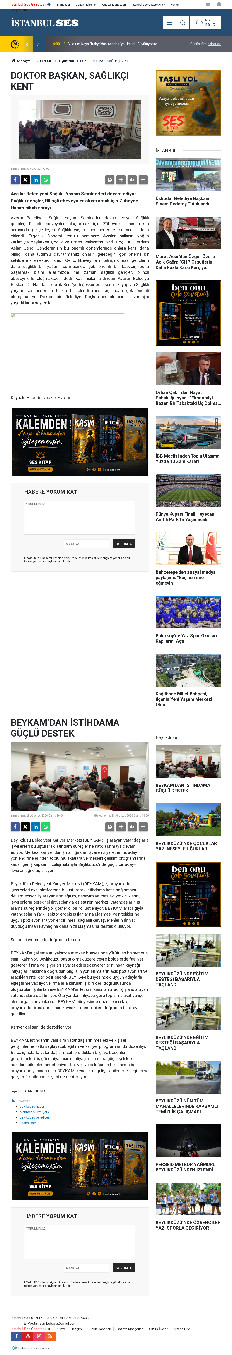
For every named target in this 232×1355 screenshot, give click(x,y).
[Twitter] (25, 179)
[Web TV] (207, 4)
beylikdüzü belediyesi (35, 1117)
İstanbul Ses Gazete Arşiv (148, 4)
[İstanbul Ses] (45, 22)
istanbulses (28, 1123)
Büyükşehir (66, 61)
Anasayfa (23, 61)
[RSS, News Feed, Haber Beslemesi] (50, 1336)
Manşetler (63, 4)
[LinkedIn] (35, 179)
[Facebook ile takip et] (16, 1336)
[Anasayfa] (48, 4)
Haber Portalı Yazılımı (33, 1348)
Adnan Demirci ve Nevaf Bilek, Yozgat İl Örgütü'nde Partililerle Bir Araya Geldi (117, 44)
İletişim (76, 1329)
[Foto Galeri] (218, 4)
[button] (121, 179)
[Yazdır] (109, 179)
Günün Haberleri (86, 4)
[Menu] (169, 23)
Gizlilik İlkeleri (158, 1329)
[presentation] (27, 44)
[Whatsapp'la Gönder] (45, 179)
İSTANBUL (44, 61)
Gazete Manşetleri (114, 4)
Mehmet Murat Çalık (34, 1112)
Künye (175, 4)
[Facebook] (15, 179)
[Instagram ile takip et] (39, 1336)
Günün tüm (205, 44)
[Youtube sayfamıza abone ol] (27, 1336)
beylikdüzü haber (32, 1107)
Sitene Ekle (182, 1329)
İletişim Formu (20, 10)
